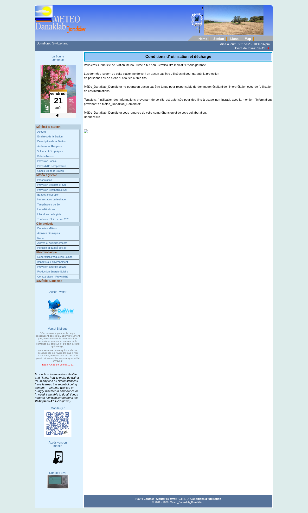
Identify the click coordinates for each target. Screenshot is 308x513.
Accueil (41, 131)
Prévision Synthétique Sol (52, 189)
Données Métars (47, 228)
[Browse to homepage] (149, 34)
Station (218, 39)
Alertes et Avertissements (52, 242)
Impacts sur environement (52, 261)
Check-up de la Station (50, 170)
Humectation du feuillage (51, 199)
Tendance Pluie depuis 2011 (53, 219)
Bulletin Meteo (45, 156)
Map (248, 39)
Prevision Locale (47, 161)
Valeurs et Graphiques (50, 151)
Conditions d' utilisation (205, 498)
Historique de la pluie (49, 214)
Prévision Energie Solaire (51, 266)
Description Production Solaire (54, 256)
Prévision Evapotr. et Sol (51, 184)
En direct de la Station (50, 136)
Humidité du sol (46, 209)
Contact (149, 498)
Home (203, 39)
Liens (234, 39)
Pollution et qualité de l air (51, 247)
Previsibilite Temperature (51, 166)
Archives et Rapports (49, 146)
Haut (138, 498)
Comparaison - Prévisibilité (52, 276)
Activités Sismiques (48, 233)
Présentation (44, 180)
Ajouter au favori (166, 498)
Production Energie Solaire (52, 271)
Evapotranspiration (48, 194)
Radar (41, 238)
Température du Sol (48, 204)
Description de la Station (51, 141)
